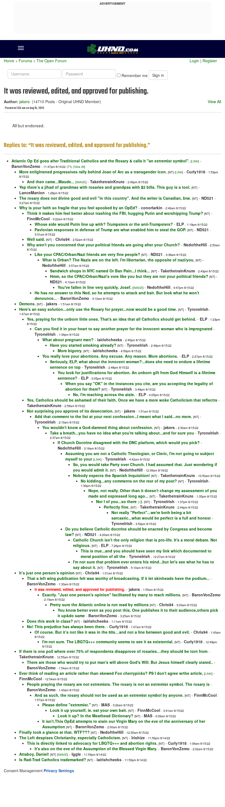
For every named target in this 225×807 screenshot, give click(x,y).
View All (214, 101)
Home (9, 60)
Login (194, 60)
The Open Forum (51, 60)
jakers (24, 101)
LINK (195, 161)
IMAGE (81, 182)
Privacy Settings (59, 770)
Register (210, 60)
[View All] (79, 167)
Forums (25, 60)
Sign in (158, 75)
